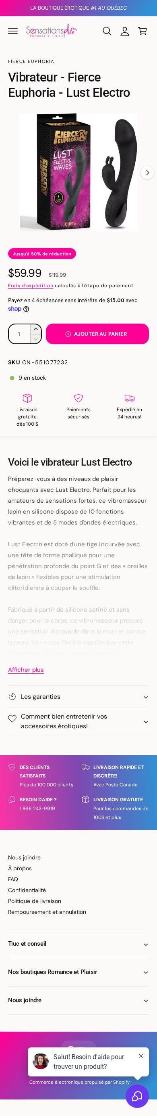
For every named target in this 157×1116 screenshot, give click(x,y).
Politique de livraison (34, 901)
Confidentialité (27, 890)
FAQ (13, 879)
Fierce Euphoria (31, 62)
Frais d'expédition (31, 285)
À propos (20, 868)
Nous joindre (24, 857)
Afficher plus (26, 670)
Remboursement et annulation (47, 911)
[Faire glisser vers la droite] (147, 172)
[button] (13, 31)
